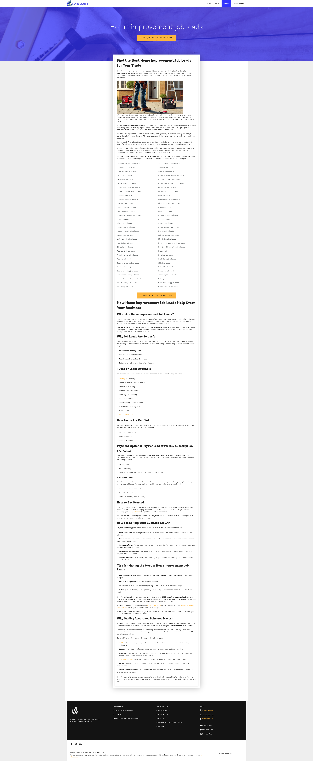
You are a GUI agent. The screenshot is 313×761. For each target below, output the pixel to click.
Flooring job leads (165, 211)
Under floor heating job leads (129, 279)
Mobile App (118, 714)
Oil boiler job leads (125, 247)
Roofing (122, 379)
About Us (160, 718)
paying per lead (154, 605)
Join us (226, 3)
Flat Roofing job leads (126, 211)
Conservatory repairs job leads (129, 191)
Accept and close (225, 754)
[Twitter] (76, 744)
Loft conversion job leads (168, 235)
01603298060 (238, 3)
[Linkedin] (80, 744)
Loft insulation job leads (127, 239)
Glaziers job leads (124, 223)
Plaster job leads (165, 251)
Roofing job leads (124, 259)
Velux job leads (164, 279)
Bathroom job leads (125, 179)
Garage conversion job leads (129, 215)
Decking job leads (124, 195)
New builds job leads (125, 243)
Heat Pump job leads (126, 227)
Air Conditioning (126, 414)
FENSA (121, 643)
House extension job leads (128, 231)
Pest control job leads (126, 251)
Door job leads (164, 195)
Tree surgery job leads (167, 275)
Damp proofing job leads (168, 191)
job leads (136, 512)
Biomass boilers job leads (169, 179)
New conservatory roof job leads (171, 243)
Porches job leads (165, 255)
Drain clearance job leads (169, 199)
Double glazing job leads (127, 199)
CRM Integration (163, 710)
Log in (216, 3)
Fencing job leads (165, 207)
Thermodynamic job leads (128, 275)
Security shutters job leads (128, 263)
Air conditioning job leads (169, 163)
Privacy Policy (162, 714)
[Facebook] (71, 744)
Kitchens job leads (166, 231)
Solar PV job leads (166, 267)
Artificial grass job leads (127, 171)
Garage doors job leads (168, 215)
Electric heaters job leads (168, 203)
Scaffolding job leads (167, 259)
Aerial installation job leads (128, 163)
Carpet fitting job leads (126, 183)
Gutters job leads (165, 223)
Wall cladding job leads (127, 283)
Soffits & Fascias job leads (127, 267)
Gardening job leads (125, 219)
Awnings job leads (124, 175)
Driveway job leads (125, 203)
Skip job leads (164, 263)
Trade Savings (162, 706)
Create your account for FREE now (157, 38)
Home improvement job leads (126, 718)
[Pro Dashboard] (77, 3)
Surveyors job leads (166, 271)
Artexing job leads (165, 167)
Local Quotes (118, 706)
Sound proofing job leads (127, 271)
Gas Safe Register (126, 659)
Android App (207, 729)
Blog (209, 3)
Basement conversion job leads (171, 175)
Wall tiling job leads (125, 287)
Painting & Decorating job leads (171, 247)
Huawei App (207, 734)
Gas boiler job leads (166, 219)
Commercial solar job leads (128, 187)
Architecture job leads (126, 167)
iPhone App (207, 725)
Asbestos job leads (166, 171)
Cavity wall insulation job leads (171, 183)
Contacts (160, 726)
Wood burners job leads (168, 287)
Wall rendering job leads (168, 283)
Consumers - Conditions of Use (169, 722)
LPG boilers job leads (167, 239)
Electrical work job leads (127, 207)
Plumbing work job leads (127, 255)
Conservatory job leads (167, 187)
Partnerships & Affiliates (123, 710)
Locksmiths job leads (125, 235)
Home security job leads (168, 227)
